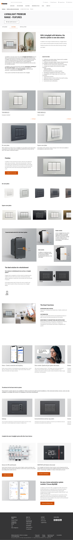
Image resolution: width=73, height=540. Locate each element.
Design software (14, 520)
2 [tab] (20, 49)
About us (48, 5)
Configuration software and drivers (13, 523)
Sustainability (28, 525)
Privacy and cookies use (37, 536)
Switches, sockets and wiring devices (13, 9)
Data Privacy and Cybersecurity (51, 536)
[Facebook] (54, 520)
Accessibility (59, 535)
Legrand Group (43, 522)
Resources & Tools (35, 5)
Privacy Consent (43, 536)
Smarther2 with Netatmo (44, 473)
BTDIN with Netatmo (7, 474)
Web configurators (14, 527)
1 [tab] (18, 49)
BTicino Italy (43, 520)
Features (13, 26)
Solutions (27, 5)
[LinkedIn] (61, 520)
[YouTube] (59, 520)
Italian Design (28, 523)
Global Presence (29, 527)
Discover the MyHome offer (47, 503)
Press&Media (28, 529)
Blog (43, 5)
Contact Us (43, 518)
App (12, 525)
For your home (20, 5)
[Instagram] (57, 520)
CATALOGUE (4, 26)
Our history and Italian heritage (29, 521)
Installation (23, 26)
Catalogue (12, 5)
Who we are (28, 518)
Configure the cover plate (11, 172)
